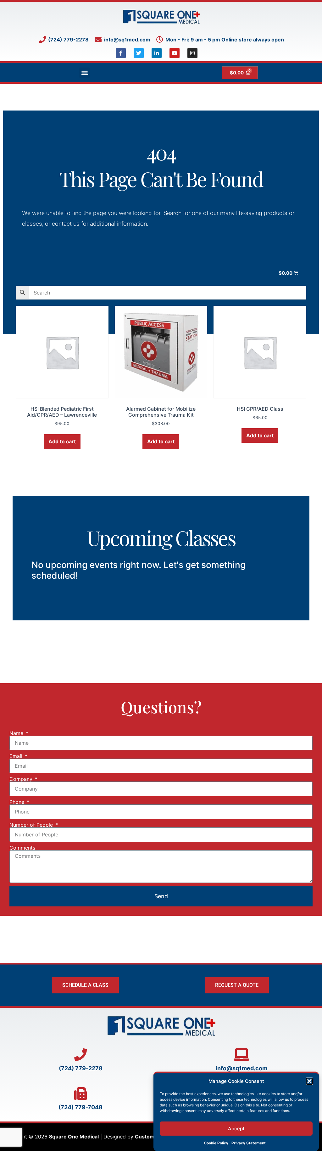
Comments (22, 847)
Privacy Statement (248, 1143)
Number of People (31, 824)
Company (21, 778)
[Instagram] (192, 53)
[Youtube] (174, 53)
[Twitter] (139, 53)
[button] (309, 1081)
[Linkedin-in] (157, 53)
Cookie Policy (216, 1143)
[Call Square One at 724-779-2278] (80, 1054)
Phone (17, 801)
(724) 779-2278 (81, 1068)
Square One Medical (74, 1136)
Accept (236, 1129)
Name (17, 733)
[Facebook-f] (121, 53)
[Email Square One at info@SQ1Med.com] (241, 1054)
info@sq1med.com (241, 1068)
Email (16, 756)
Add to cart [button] (62, 441)
